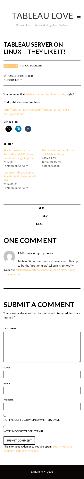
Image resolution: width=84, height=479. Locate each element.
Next (40, 223)
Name (8, 367)
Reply (50, 253)
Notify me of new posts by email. (24, 431)
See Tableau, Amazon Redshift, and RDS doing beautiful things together (19, 154)
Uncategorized (32, 65)
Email (8, 383)
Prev (44, 215)
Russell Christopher (20, 75)
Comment (11, 328)
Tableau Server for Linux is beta (45, 94)
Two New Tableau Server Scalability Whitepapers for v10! (21, 176)
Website (8, 399)
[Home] (42, 16)
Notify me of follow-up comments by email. (32, 419)
